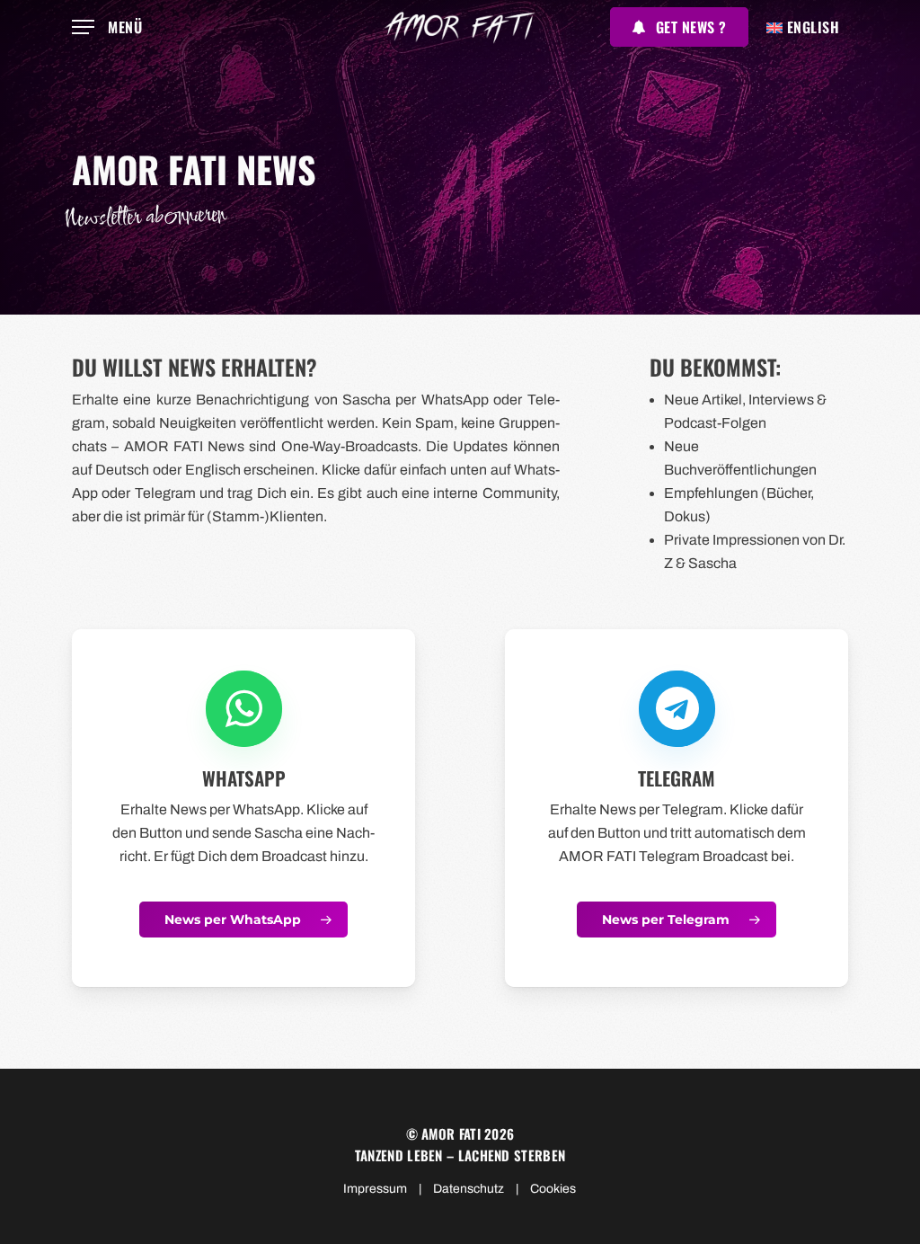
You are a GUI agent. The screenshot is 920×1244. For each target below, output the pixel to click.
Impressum (375, 1188)
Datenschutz (468, 1188)
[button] (107, 27)
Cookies (553, 1188)
